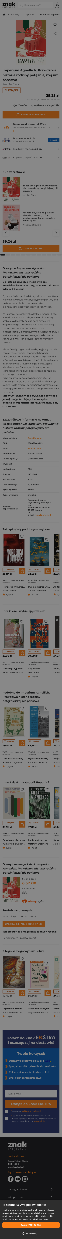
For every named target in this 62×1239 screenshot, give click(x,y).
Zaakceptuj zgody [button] (31, 1225)
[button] (31, 1233)
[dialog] (31, 1219)
